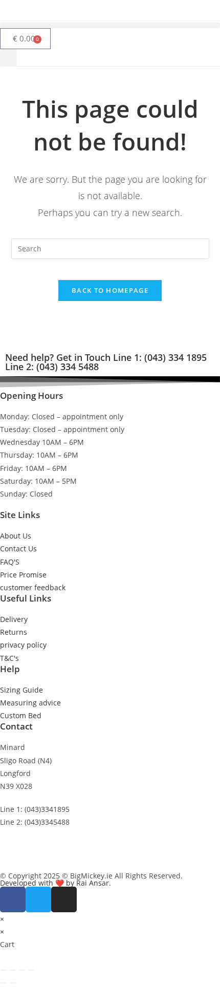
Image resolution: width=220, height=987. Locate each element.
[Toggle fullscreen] (12, 970)
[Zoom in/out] (3, 970)
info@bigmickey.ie (31, 845)
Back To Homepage (110, 290)
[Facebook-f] (13, 899)
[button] (110, 25)
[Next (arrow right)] (12, 983)
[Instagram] (64, 899)
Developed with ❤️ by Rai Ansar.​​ (55, 883)
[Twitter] (38, 899)
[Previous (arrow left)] (3, 983)
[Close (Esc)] (31, 970)
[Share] (22, 970)
